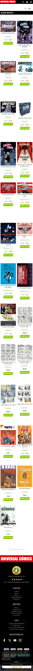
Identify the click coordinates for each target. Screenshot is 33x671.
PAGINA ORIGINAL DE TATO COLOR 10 (8, 405)
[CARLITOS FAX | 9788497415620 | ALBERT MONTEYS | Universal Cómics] (25, 435)
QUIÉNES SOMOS (16, 611)
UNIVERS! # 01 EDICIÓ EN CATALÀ (8, 114)
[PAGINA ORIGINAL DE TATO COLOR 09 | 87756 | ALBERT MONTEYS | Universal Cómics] (25, 393)
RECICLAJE (16, 615)
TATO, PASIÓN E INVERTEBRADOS (8, 327)
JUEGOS (16, 595)
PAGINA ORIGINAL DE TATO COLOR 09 (24, 404)
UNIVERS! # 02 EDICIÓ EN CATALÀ (8, 33)
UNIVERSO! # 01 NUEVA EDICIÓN (24, 74)
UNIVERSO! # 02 (8, 74)
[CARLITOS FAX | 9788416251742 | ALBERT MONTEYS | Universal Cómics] (8, 233)
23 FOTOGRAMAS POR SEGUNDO (24, 288)
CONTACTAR (16, 609)
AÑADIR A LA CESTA (8, 43)
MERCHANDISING (16, 597)
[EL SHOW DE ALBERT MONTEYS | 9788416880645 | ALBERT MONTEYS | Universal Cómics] (8, 187)
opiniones (17, 582)
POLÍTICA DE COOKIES (16, 629)
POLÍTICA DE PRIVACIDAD (16, 627)
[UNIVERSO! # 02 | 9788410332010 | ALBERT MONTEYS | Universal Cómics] (8, 67)
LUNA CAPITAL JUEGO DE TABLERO (25, 118)
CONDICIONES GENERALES (17, 623)
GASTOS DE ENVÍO (16, 613)
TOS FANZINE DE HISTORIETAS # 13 (8, 489)
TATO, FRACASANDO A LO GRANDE (8, 446)
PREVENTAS (16, 599)
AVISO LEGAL (17, 625)
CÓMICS (16, 591)
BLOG (16, 607)
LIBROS (16, 593)
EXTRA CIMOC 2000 (8, 527)
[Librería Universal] (8, 2)
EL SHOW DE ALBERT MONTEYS (8, 194)
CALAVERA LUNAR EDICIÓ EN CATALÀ (8, 166)
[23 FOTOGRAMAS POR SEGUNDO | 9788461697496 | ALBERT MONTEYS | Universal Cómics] (25, 275)
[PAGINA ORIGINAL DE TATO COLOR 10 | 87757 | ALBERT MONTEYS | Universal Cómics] (8, 394)
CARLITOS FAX (8, 245)
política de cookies (6, 658)
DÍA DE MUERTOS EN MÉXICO (24, 488)
